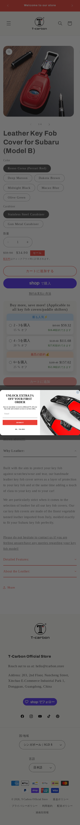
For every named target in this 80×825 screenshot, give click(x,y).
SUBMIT (20, 422)
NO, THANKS (20, 429)
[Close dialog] (78, 392)
